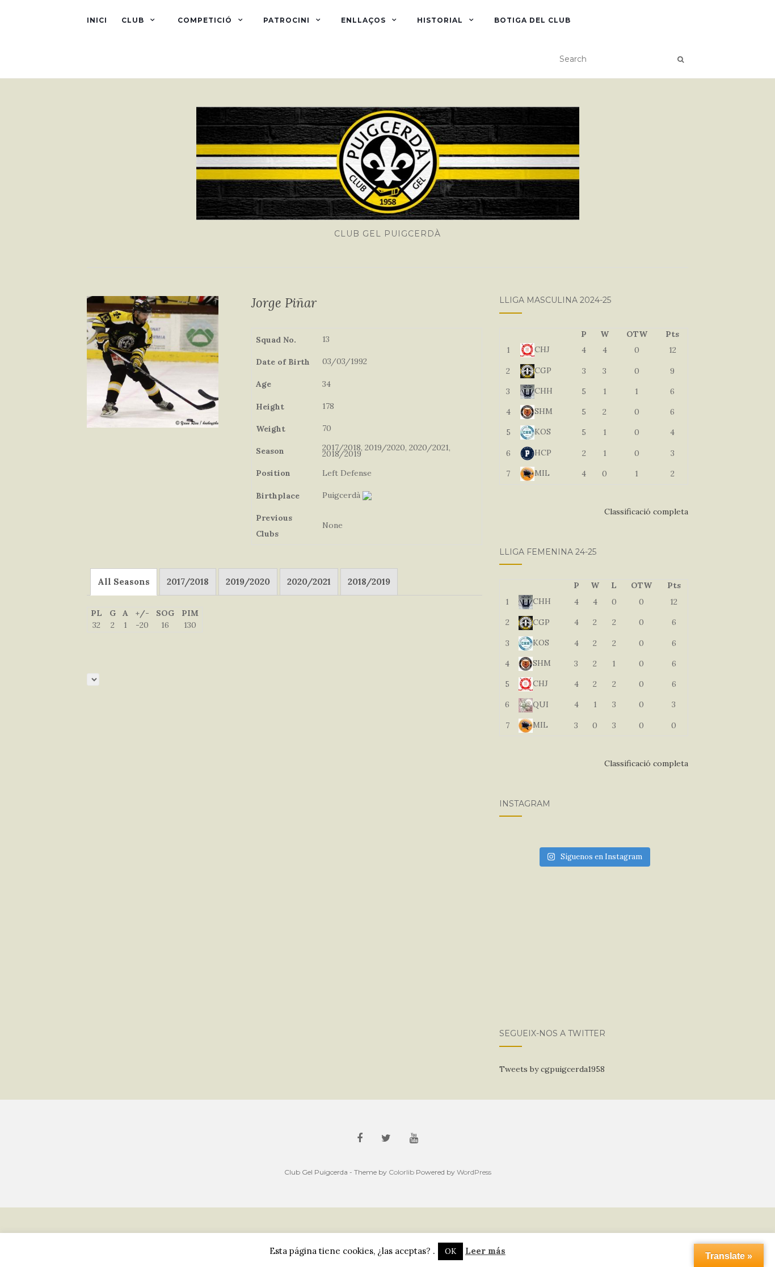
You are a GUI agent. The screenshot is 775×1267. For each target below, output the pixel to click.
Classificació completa (646, 511)
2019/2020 (248, 581)
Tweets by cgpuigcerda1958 (552, 1069)
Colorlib (401, 1172)
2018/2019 (369, 581)
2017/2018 (188, 581)
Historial (440, 20)
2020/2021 (309, 581)
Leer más (485, 1250)
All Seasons (124, 581)
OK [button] (450, 1251)
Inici (97, 20)
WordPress (474, 1172)
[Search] (680, 59)
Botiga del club (532, 20)
